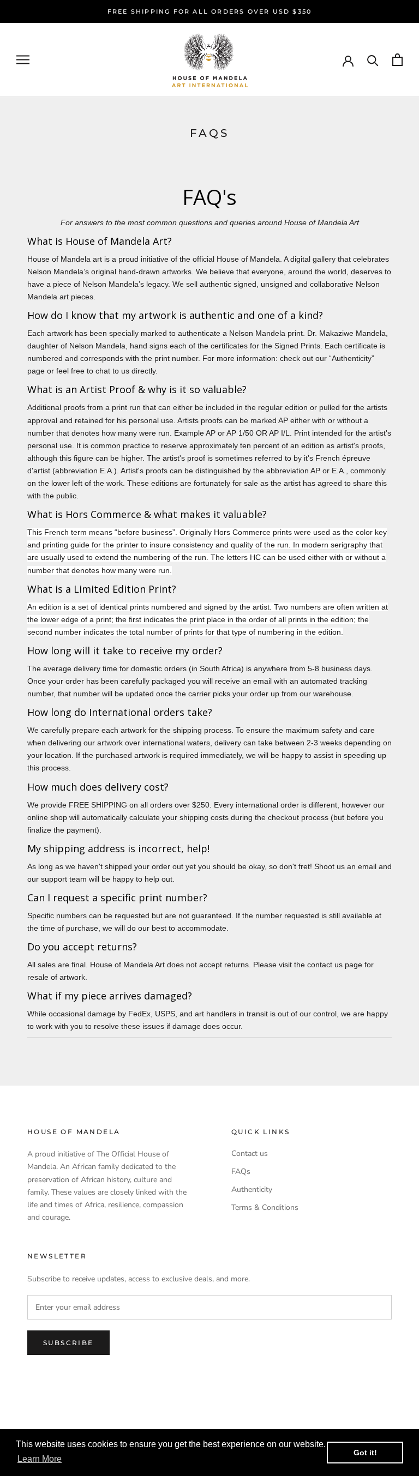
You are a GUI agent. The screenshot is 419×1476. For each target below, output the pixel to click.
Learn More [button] (39, 1458)
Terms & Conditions (264, 1207)
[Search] (373, 59)
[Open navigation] (22, 59)
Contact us (249, 1153)
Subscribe (68, 1343)
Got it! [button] (365, 1452)
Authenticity (251, 1189)
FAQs (240, 1171)
